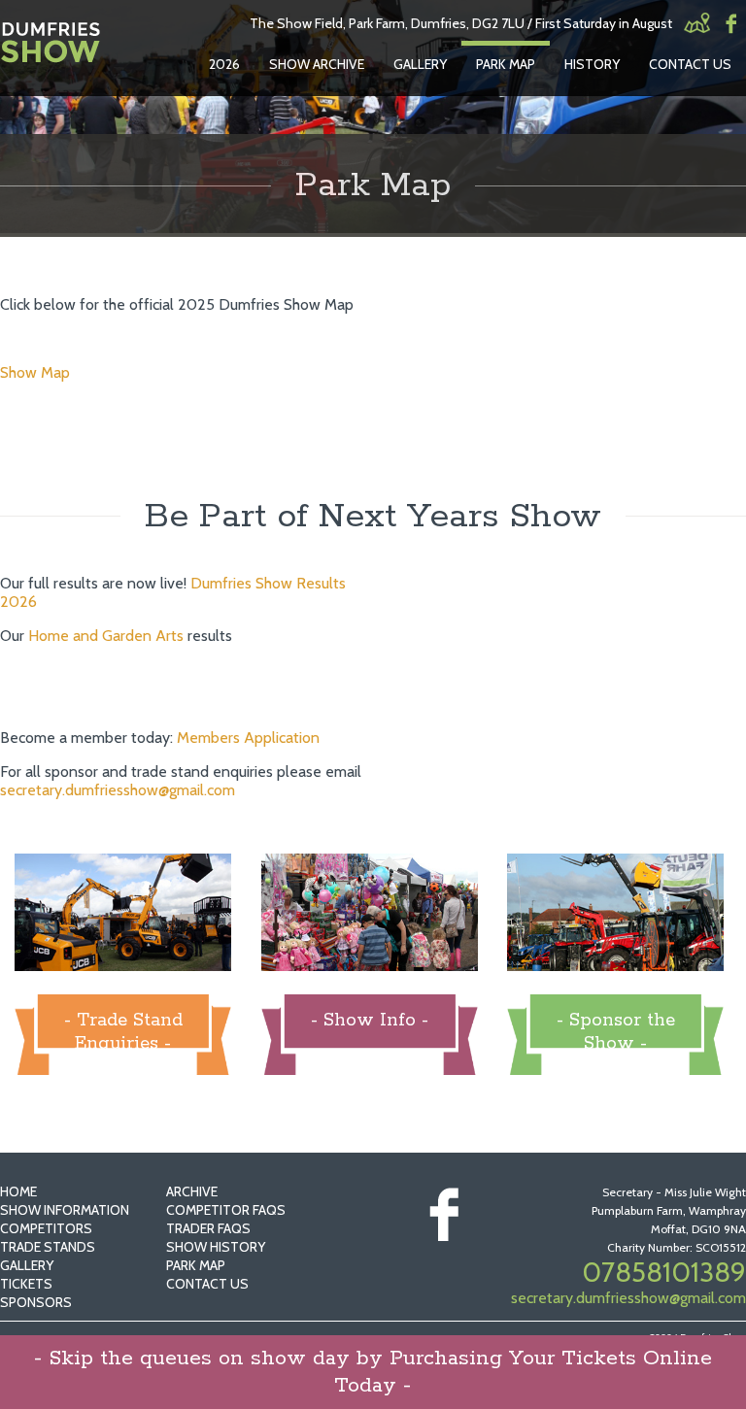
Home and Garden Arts (106, 635)
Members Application (248, 737)
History (592, 64)
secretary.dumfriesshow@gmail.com (117, 790)
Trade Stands (47, 1247)
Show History (215, 1247)
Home (18, 1191)
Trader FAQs (208, 1228)
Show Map (35, 372)
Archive (192, 1191)
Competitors (46, 1228)
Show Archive (316, 64)
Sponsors (36, 1302)
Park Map (505, 64)
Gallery (420, 64)
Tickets (26, 1283)
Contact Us (690, 64)
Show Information (64, 1210)
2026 (224, 64)
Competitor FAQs (226, 1210)
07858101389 (664, 1272)
